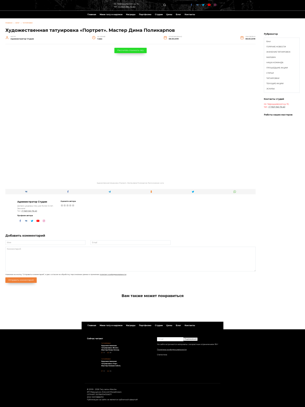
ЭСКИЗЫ (270, 89)
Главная (92, 14)
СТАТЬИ (270, 73)
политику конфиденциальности (113, 274)
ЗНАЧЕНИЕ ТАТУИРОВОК (278, 52)
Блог (178, 14)
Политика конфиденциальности (172, 349)
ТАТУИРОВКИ (272, 78)
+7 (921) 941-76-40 (126, 7)
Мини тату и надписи (111, 14)
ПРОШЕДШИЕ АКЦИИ (277, 68)
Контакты (190, 14)
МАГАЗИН (271, 57)
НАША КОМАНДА (274, 62)
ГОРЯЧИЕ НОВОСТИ (276, 47)
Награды (130, 14)
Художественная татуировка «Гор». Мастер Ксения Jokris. (111, 363)
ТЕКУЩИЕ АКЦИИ (275, 83)
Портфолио (145, 14)
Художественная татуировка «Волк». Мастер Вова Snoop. (110, 348)
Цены (169, 14)
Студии (159, 14)
